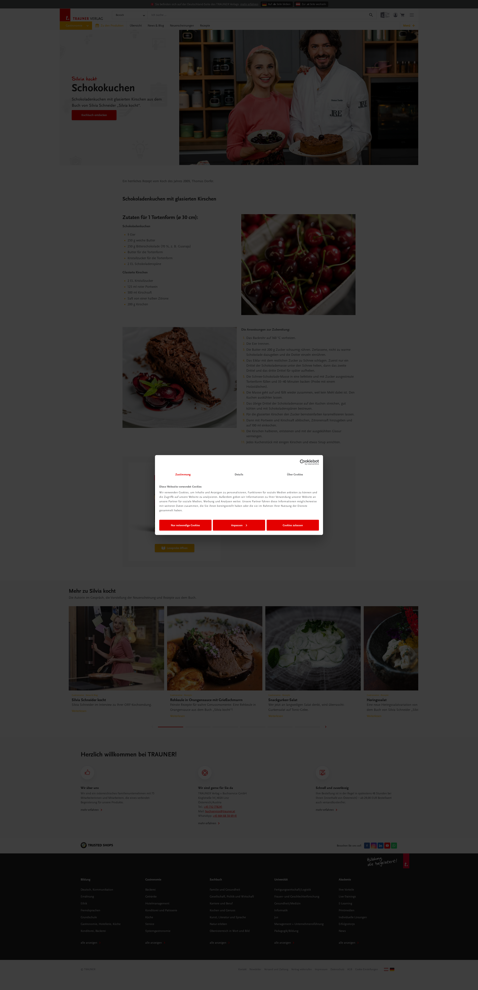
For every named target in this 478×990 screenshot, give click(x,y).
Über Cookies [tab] (295, 474)
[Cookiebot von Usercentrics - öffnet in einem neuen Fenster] (302, 462)
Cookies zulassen (293, 525)
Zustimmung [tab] (183, 474)
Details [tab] (239, 474)
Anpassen (237, 525)
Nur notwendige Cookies (185, 525)
